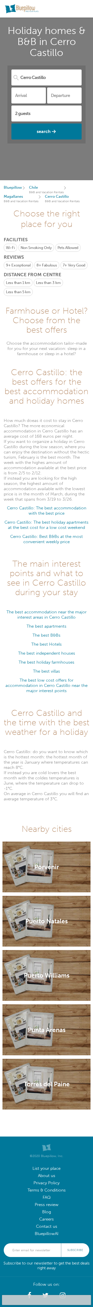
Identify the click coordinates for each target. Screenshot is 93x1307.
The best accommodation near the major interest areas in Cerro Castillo (46, 614)
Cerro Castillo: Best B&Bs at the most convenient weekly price (46, 539)
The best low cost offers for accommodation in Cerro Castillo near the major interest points (46, 685)
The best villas (46, 671)
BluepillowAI (47, 1233)
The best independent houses (46, 653)
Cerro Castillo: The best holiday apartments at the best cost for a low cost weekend (46, 525)
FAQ (47, 1197)
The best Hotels (46, 644)
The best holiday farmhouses (46, 662)
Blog (46, 1212)
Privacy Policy (46, 1183)
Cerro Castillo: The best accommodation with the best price (46, 510)
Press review (47, 1204)
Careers (46, 1219)
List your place (46, 1168)
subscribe (75, 1250)
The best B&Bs (46, 635)
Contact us (46, 1226)
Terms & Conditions (47, 1190)
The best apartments (46, 626)
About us (46, 1175)
